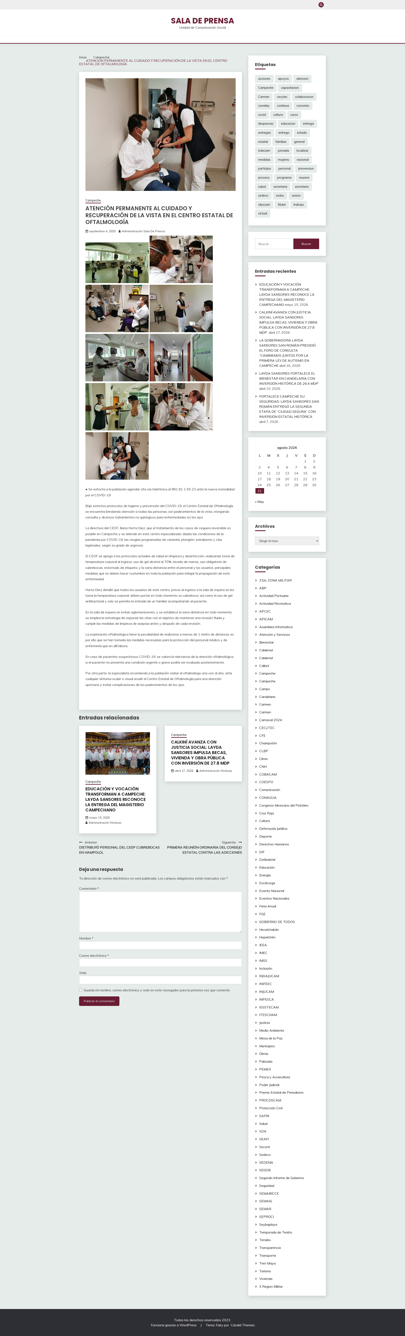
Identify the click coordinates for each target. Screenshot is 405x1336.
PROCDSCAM (270, 1100)
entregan (264, 133)
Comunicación (269, 790)
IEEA (263, 945)
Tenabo (265, 1240)
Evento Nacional (271, 891)
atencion (302, 79)
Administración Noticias (105, 823)
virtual (262, 213)
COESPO (266, 782)
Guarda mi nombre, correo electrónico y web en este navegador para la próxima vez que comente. (157, 990)
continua (283, 106)
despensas (265, 124)
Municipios (267, 1046)
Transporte (267, 1255)
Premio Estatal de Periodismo (281, 1092)
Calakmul (266, 650)
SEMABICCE (269, 1193)
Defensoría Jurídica (273, 828)
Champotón (268, 743)
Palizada (265, 1061)
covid (262, 115)
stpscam (264, 204)
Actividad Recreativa (275, 603)
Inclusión (265, 968)
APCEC (265, 611)
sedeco (263, 195)
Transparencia (270, 1248)
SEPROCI (266, 1217)
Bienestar (266, 642)
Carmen (263, 97)
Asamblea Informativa (276, 627)
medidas (264, 160)
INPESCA (266, 999)
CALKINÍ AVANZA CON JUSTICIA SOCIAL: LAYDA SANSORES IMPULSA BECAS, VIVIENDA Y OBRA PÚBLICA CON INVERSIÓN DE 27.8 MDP (201, 752)
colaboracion (304, 97)
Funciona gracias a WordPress (174, 1325)
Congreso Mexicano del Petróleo (283, 805)
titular (282, 204)
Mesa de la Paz (271, 1038)
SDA (262, 1131)
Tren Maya (267, 1263)
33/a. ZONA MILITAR (275, 580)
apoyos (283, 79)
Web (82, 973)
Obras (263, 1053)
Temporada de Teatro (275, 1232)
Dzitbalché (267, 859)
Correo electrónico (94, 955)
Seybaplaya (268, 1224)
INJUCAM (266, 991)
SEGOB (265, 1170)
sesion (296, 195)
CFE (262, 735)
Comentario (89, 888)
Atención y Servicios (274, 634)
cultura (278, 115)
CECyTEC (267, 728)
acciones (264, 79)
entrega (308, 124)
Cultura (264, 821)
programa (284, 177)
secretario (302, 187)
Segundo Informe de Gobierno (281, 1178)
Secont (264, 1147)
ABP (262, 588)
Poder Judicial (269, 1085)
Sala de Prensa (202, 20)
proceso (264, 177)
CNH (263, 766)
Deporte (265, 836)
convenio (303, 106)
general (299, 142)
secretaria (280, 187)
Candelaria (267, 697)
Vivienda (265, 1279)
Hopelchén (267, 937)
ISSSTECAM (269, 1007)
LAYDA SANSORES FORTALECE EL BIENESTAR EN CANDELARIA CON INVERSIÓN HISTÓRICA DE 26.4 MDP (288, 378)
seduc (280, 195)
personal (284, 168)
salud (262, 187)
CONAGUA (268, 797)
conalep (263, 106)
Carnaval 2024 (270, 720)
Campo (264, 689)
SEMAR (265, 1209)
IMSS (263, 960)
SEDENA (266, 1162)
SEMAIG (265, 1201)
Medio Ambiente (271, 1030)
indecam (264, 150)
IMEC (263, 953)
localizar (302, 150)
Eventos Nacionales (274, 898)
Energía (265, 875)
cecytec (282, 97)
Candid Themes (243, 1325)
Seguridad (266, 1186)
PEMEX (265, 1069)
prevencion (306, 168)
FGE (262, 914)
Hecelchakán (269, 929)
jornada (283, 150)
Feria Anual (267, 906)
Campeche (93, 200)
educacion (288, 124)
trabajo (298, 204)
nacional (303, 160)
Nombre (86, 938)
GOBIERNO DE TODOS (277, 922)
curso (294, 115)
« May (259, 501)
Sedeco (265, 1154)
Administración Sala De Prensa (143, 231)
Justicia (264, 1022)
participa (264, 168)
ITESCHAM (268, 1015)
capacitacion (290, 88)
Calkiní (264, 666)
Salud (263, 1123)
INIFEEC (265, 984)
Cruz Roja (266, 813)
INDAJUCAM (269, 976)
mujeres (283, 160)
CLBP (263, 751)
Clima (263, 759)
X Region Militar (271, 1286)
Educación (267, 867)
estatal (263, 142)
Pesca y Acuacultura (274, 1077)
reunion (304, 177)
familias (280, 142)
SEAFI (264, 1139)
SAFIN (264, 1116)
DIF (262, 852)
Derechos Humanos (274, 844)
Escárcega (267, 883)
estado (302, 133)
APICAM (266, 619)
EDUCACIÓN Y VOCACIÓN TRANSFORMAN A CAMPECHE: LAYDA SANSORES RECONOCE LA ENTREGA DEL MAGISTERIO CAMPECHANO (115, 799)
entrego (283, 133)
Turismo (265, 1271)
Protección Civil (270, 1108)
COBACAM (268, 774)
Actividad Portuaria (273, 596)
